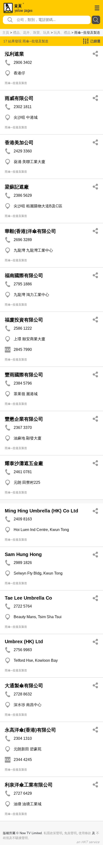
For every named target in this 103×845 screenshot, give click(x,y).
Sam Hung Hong (23, 554)
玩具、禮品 (62, 32)
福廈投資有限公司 (24, 319)
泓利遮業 (14, 54)
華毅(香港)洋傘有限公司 (30, 231)
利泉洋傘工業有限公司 (29, 784)
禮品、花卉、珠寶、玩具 (31, 32)
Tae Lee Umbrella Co (28, 598)
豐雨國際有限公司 (24, 374)
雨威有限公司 (19, 98)
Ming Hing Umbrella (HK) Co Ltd (41, 510)
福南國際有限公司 (24, 275)
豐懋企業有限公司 (24, 419)
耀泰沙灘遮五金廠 (24, 463)
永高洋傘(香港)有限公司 (30, 730)
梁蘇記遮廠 (17, 187)
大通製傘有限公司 (24, 685)
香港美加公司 (19, 142)
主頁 (5, 32)
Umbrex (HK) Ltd (24, 641)
